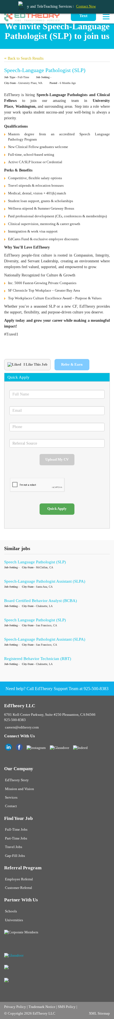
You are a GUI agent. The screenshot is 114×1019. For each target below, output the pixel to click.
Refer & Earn (71, 364)
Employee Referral (19, 879)
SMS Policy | (67, 1007)
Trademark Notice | (43, 1007)
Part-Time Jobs (16, 838)
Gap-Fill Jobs (15, 856)
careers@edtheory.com (22, 727)
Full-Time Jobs (16, 829)
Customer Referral (18, 888)
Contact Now (86, 6)
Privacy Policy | (16, 1007)
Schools (11, 911)
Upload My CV (57, 459)
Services (11, 797)
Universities (14, 920)
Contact (11, 806)
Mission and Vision (19, 789)
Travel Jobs (13, 847)
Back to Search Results (23, 58)
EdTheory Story (17, 780)
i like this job (35, 364)
